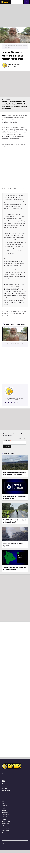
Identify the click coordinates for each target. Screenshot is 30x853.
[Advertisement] (15, 15)
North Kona (6, 817)
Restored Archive (6, 828)
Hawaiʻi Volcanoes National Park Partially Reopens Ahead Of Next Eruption (14, 473)
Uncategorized (5, 830)
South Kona (6, 823)
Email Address (7, 440)
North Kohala (6, 814)
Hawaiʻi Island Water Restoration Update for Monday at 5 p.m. (14, 497)
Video (3, 832)
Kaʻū (4, 810)
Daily (3, 801)
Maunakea (5, 812)
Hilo (4, 808)
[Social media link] (5, 402)
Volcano (5, 826)
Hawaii (3, 803)
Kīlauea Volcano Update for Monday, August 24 (13, 544)
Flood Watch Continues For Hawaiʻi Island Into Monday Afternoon (15, 568)
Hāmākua (5, 805)
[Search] (26, 2)
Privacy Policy (5, 786)
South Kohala (6, 821)
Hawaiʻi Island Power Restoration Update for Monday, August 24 (14, 521)
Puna (4, 819)
